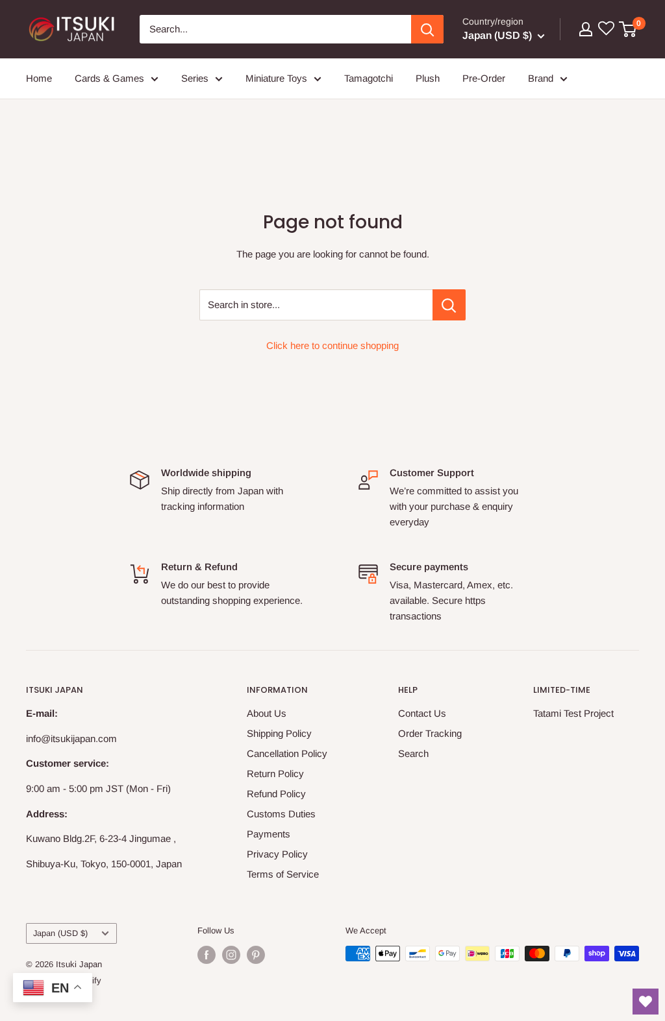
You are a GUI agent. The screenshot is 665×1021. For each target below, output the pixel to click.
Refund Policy (276, 793)
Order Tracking (430, 733)
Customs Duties (281, 813)
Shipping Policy (279, 733)
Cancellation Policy (287, 753)
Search (413, 753)
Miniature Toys (276, 78)
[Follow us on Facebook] (206, 955)
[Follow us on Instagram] (231, 955)
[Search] (427, 29)
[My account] (585, 29)
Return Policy (275, 773)
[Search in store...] (449, 304)
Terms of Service (283, 874)
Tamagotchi (368, 78)
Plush (428, 78)
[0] (628, 29)
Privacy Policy (277, 853)
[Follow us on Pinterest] (256, 955)
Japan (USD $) (60, 933)
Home (39, 78)
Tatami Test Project (573, 713)
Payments (268, 833)
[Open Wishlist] (646, 1002)
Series (194, 78)
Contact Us (422, 713)
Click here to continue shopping (332, 345)
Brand (540, 78)
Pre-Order (483, 78)
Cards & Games (109, 78)
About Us (266, 713)
